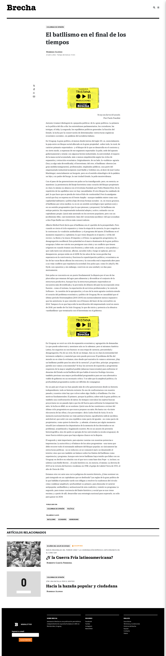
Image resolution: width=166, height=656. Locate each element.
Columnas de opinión (55, 27)
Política (70, 509)
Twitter (87, 624)
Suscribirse (127, 621)
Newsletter (89, 628)
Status (126, 633)
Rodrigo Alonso (54, 52)
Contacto (127, 631)
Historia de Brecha (130, 626)
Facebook (88, 621)
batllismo (51, 519)
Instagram (88, 626)
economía (62, 519)
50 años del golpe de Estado (58, 546)
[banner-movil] (83, 98)
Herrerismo (73, 519)
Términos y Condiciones (132, 624)
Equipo (126, 628)
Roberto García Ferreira (59, 562)
